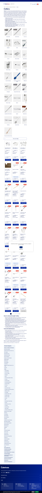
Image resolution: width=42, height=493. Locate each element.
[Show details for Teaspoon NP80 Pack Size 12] (23, 273)
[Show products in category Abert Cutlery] (8, 32)
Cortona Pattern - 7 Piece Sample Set (23, 148)
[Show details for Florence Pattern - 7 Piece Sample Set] (8, 165)
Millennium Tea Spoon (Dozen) (16, 213)
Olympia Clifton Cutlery (17, 91)
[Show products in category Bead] (17, 43)
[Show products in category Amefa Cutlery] (17, 32)
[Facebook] (1, 472)
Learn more (21, 249)
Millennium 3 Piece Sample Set (22, 234)
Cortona (8, 58)
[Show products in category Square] (17, 109)
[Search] (30, 3)
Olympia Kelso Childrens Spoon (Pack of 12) (7, 300)
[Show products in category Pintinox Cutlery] (8, 98)
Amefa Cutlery (17, 36)
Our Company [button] (3, 477)
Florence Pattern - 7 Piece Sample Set (7, 170)
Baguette (8, 47)
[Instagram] (3, 472)
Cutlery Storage (8, 69)
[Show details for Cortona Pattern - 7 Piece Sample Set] (23, 144)
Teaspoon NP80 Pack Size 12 (23, 277)
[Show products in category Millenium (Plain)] (26, 76)
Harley (26, 69)
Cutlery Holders (17, 58)
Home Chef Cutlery (8, 80)
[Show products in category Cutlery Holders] (17, 54)
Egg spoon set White (15, 169)
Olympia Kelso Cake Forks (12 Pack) (23, 213)
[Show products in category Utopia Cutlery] (17, 120)
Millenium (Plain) (26, 80)
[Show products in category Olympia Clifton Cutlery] (17, 87)
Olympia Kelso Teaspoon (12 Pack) (23, 170)
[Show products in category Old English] (8, 87)
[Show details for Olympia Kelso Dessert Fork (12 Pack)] (8, 230)
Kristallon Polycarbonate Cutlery (17, 81)
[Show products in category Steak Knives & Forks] (26, 109)
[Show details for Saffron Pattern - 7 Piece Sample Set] (16, 144)
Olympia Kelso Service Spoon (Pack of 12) (15, 300)
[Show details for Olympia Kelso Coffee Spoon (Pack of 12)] (8, 187)
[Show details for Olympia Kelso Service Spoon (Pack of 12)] (16, 295)
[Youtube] (6, 472)
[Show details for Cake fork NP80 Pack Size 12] (16, 273)
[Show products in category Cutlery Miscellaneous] (26, 54)
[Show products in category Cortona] (8, 54)
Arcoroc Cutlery (26, 36)
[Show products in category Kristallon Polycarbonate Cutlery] (17, 76)
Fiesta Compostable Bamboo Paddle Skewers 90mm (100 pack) (15, 192)
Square (17, 113)
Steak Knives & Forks (26, 113)
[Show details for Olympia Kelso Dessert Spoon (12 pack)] (16, 230)
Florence (17, 69)
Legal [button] (2, 480)
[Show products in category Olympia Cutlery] (26, 87)
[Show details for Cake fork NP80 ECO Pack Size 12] (16, 252)
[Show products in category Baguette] (8, 43)
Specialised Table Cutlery (8, 113)
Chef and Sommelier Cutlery (26, 47)
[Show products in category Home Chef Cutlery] (8, 76)
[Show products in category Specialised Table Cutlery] (8, 109)
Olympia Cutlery (26, 91)
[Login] (34, 4)
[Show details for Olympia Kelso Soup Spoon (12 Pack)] (23, 252)
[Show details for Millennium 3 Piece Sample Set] (23, 230)
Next (18, 313)
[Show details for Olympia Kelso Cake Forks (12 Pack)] (23, 209)
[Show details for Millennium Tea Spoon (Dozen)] (16, 209)
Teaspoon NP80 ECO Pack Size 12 (8, 256)
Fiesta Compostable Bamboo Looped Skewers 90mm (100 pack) (23, 300)
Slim (25, 102)
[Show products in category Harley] (26, 65)
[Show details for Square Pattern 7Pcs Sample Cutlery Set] (8, 144)
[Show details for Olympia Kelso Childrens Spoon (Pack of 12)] (8, 295)
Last (19, 313)
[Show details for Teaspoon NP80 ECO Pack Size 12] (8, 252)
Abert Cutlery (8, 36)
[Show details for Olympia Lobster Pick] (23, 187)
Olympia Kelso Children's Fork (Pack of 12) (8, 278)
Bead (17, 47)
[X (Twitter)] (4, 472)
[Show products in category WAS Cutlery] (26, 120)
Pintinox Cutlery (8, 102)
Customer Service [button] (4, 475)
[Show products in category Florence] (17, 65)
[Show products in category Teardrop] (8, 120)
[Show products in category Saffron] (17, 98)
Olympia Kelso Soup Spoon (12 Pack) (23, 256)
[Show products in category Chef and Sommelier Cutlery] (26, 43)
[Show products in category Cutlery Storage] (8, 65)
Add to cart (8, 181)
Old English (8, 91)
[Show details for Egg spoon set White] (16, 165)
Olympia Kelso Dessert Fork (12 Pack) (7, 235)
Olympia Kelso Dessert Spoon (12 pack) (15, 235)
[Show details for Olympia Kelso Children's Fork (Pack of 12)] (8, 273)
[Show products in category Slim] (26, 98)
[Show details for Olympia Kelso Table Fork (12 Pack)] (8, 209)
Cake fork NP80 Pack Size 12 (16, 277)
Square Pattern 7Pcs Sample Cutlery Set (8, 148)
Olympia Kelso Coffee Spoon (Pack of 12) (8, 191)
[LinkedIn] (8, 472)
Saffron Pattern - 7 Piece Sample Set (15, 148)
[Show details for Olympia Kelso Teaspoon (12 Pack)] (23, 165)
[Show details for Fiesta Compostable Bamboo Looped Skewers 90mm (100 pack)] (23, 295)
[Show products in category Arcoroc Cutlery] (26, 32)
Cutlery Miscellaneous (26, 58)
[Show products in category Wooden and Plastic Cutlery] (8, 131)
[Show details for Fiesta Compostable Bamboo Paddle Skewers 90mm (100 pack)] (16, 187)
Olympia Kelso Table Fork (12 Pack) (7, 213)
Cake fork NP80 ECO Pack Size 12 (15, 256)
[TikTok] (9, 472)
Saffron (17, 102)
